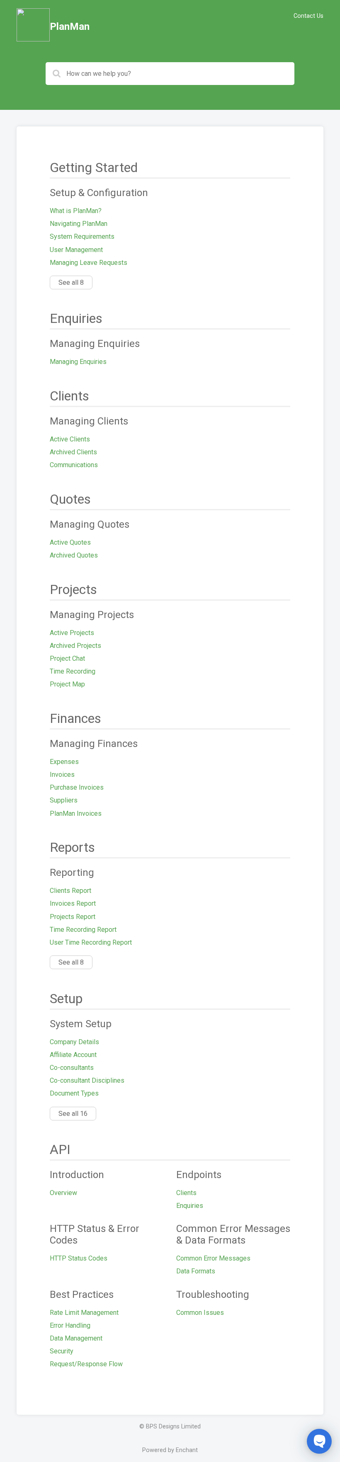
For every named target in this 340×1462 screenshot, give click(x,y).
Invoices (62, 774)
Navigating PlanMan (78, 224)
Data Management (76, 1338)
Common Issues (200, 1313)
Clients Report (70, 891)
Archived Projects (75, 646)
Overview (63, 1193)
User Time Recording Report (91, 942)
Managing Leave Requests (88, 263)
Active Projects (72, 633)
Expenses (64, 762)
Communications (74, 465)
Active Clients (70, 439)
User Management (76, 250)
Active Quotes (70, 542)
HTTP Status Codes (78, 1258)
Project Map (67, 684)
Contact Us (308, 15)
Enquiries (189, 1206)
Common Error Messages (213, 1258)
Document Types (74, 1093)
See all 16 (72, 1114)
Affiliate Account (73, 1055)
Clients (186, 1193)
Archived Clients (73, 452)
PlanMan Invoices (76, 813)
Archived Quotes (74, 555)
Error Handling (70, 1325)
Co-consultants (72, 1068)
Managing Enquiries (78, 362)
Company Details (74, 1042)
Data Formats (195, 1271)
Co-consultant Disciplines (87, 1080)
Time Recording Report (83, 929)
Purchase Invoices (77, 787)
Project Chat (67, 658)
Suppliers (64, 800)
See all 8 (71, 282)
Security (61, 1351)
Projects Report (72, 917)
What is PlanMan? (76, 211)
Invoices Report (73, 903)
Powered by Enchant (170, 1450)
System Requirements (82, 236)
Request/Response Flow (86, 1364)
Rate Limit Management (84, 1313)
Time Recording (72, 671)
